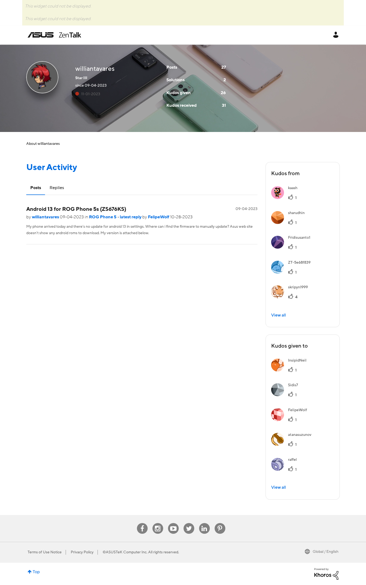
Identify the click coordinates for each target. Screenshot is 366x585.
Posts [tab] (35, 187)
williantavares (46, 217)
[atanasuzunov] (293, 444)
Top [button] (36, 572)
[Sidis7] (286, 395)
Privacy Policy (82, 552)
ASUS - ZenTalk (54, 35)
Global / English (325, 551)
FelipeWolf (159, 217)
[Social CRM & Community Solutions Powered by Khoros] (326, 573)
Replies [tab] (57, 187)
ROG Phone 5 (103, 217)
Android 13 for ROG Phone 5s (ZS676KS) (76, 209)
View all (278, 315)
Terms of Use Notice (45, 552)
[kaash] (286, 197)
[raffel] (286, 469)
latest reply (131, 217)
